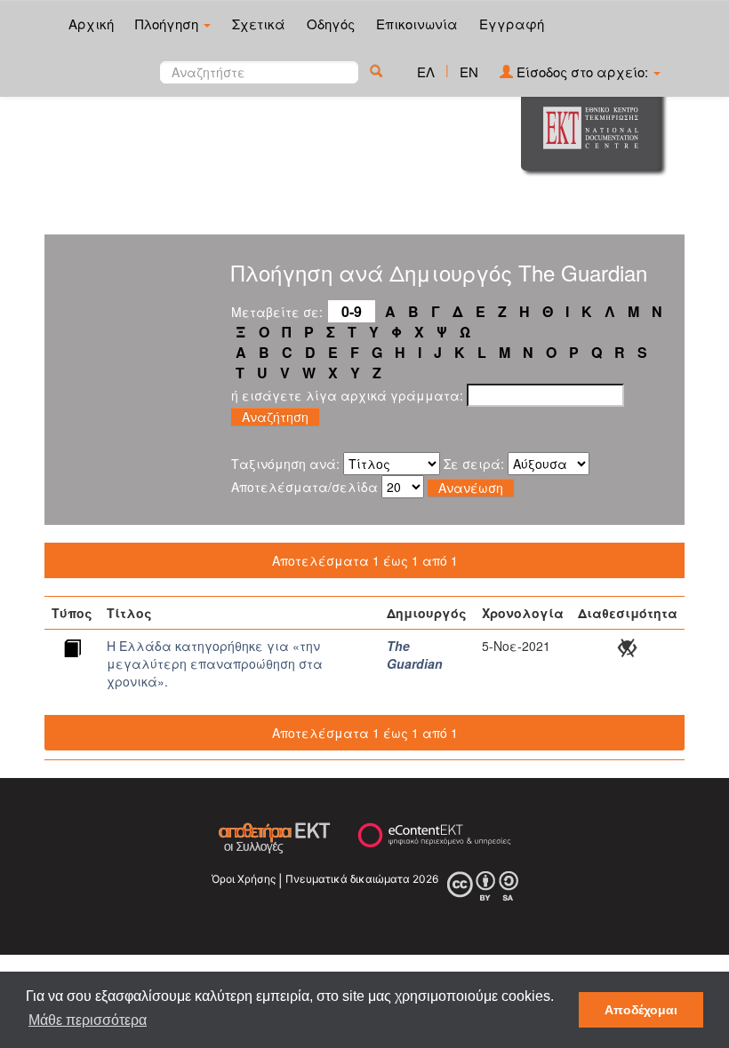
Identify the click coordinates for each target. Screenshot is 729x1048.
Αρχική (91, 23)
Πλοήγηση (168, 23)
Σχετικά (258, 23)
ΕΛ (426, 71)
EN (469, 71)
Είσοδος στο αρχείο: (582, 71)
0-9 (351, 311)
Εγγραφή (511, 23)
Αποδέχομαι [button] (641, 1010)
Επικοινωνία (417, 23)
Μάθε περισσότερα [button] (87, 1020)
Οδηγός (331, 23)
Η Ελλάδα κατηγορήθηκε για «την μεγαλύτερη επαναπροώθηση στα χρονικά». (215, 663)
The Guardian (415, 654)
